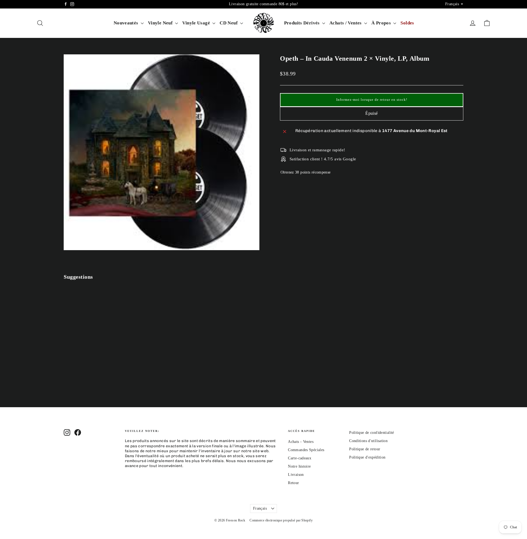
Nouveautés (126, 23)
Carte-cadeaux (299, 458)
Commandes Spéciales (306, 450)
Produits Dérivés (302, 23)
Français (260, 508)
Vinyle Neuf (161, 23)
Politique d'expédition (367, 457)
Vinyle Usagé (196, 23)
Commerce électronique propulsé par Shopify (281, 520)
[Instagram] (72, 4)
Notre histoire (299, 466)
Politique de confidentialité (371, 433)
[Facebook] (66, 4)
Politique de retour (364, 449)
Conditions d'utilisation (368, 441)
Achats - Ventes (300, 442)
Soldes (407, 23)
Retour (293, 483)
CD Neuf (229, 23)
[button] (371, 100)
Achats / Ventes (346, 23)
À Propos (381, 23)
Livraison (296, 475)
